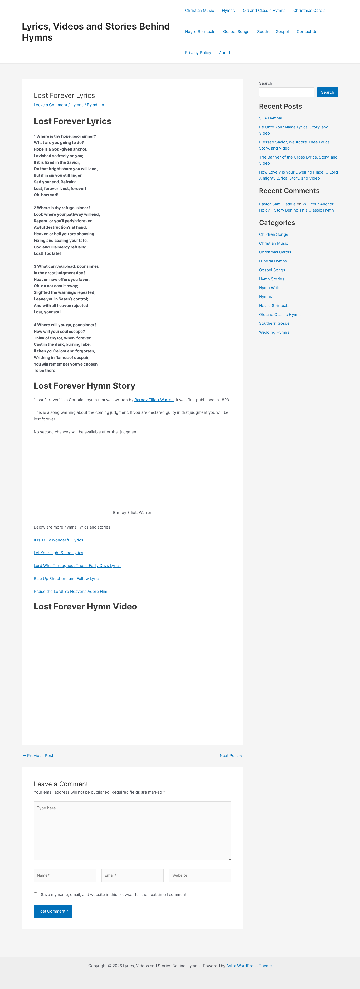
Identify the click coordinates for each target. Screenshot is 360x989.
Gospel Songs (236, 31)
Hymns (228, 10)
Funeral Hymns (273, 260)
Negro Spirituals (200, 31)
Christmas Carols (309, 10)
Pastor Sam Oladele (277, 204)
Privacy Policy (198, 52)
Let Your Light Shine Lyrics (58, 552)
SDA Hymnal (270, 118)
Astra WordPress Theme (249, 965)
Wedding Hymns (274, 332)
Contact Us (307, 31)
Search (265, 83)
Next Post (231, 755)
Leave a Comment (50, 104)
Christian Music (199, 10)
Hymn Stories (271, 278)
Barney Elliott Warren (154, 399)
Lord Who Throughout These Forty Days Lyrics (77, 565)
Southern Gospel (273, 31)
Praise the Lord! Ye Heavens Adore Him (70, 591)
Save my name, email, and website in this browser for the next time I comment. (114, 894)
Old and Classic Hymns (264, 10)
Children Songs (273, 234)
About (224, 52)
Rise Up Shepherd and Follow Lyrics (67, 578)
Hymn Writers (271, 287)
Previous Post (37, 755)
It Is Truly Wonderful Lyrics (58, 539)
